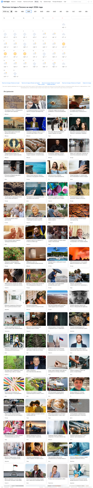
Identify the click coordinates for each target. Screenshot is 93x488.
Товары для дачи (51, 84)
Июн (48, 11)
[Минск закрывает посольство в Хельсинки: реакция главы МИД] (14, 474)
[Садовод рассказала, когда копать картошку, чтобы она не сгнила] (35, 344)
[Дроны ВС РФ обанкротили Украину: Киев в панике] (35, 322)
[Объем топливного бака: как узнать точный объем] (79, 366)
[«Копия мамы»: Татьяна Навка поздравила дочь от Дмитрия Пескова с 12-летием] (57, 322)
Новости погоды (87, 83)
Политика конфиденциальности (50, 487)
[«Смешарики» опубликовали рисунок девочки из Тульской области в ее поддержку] (79, 409)
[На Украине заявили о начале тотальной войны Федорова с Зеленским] (57, 149)
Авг (61, 11)
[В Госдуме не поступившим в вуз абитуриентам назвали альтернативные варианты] (35, 192)
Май (41, 11)
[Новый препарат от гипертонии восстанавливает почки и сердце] (79, 170)
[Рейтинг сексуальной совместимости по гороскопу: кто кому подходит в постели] (79, 279)
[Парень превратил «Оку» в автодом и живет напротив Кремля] (35, 431)
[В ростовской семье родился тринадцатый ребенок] (14, 235)
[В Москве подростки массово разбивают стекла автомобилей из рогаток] (57, 105)
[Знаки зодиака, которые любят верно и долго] (57, 214)
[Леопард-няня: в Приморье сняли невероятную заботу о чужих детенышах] (14, 366)
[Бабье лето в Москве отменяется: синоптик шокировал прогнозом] (79, 149)
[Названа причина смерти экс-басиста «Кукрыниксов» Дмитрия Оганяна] (79, 301)
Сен (67, 11)
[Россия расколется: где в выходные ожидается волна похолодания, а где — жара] (79, 192)
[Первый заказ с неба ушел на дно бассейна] (57, 257)
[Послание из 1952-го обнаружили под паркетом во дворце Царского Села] (14, 105)
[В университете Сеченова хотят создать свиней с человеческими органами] (35, 149)
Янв (16, 11)
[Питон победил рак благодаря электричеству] (79, 214)
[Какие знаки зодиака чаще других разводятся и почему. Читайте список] (57, 366)
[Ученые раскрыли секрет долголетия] (14, 214)
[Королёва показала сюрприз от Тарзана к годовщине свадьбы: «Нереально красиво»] (79, 127)
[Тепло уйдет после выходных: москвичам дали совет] (57, 279)
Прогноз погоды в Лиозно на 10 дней (71, 83)
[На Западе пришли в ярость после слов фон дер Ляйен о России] (35, 127)
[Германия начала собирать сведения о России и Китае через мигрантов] (57, 431)
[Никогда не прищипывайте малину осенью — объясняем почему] (14, 257)
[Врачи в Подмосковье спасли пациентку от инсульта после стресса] (14, 452)
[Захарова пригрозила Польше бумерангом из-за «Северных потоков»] (57, 344)
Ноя (80, 11)
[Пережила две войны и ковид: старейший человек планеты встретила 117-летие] (35, 214)
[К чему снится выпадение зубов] (57, 474)
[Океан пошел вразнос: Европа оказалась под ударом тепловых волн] (35, 170)
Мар (28, 11)
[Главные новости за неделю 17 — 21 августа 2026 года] (35, 235)
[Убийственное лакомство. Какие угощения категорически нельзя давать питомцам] (14, 279)
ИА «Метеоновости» (88, 487)
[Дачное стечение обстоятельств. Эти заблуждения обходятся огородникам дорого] (35, 279)
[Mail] (2, 1)
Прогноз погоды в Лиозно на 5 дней (31, 83)
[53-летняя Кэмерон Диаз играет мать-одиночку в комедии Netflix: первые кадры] (35, 474)
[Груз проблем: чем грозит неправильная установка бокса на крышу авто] (57, 452)
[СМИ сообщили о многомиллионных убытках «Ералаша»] (35, 366)
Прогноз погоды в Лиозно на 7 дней (51, 83)
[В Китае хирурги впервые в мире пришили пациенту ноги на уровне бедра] (79, 452)
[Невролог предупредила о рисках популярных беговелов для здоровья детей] (14, 344)
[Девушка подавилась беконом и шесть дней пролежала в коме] (14, 301)
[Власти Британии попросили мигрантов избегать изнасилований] (14, 127)
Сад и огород (41, 84)
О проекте (41, 487)
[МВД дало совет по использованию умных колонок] (35, 257)
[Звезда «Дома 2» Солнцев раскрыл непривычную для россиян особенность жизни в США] (79, 387)
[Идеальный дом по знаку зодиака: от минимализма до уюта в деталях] (14, 431)
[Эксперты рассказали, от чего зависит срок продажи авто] (79, 431)
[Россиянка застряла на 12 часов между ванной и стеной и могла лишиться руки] (79, 474)
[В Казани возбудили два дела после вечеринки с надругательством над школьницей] (14, 170)
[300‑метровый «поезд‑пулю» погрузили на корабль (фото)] (57, 387)
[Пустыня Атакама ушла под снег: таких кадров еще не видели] (57, 301)
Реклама (11, 487)
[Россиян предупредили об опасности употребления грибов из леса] (79, 322)
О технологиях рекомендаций (64, 487)
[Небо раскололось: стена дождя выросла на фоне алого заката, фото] (79, 257)
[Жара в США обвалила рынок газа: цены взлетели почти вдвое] (14, 409)
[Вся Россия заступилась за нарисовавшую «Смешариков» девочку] (14, 387)
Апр (35, 11)
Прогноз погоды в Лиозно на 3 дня (10, 83)
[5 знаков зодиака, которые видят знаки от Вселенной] (57, 235)
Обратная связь (74, 487)
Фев (22, 11)
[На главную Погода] (6, 1)
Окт (73, 11)
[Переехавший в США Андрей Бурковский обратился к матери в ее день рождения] (79, 344)
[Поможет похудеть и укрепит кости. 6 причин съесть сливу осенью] (57, 192)
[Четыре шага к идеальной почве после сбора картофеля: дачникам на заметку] (14, 192)
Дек (86, 11)
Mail (2, 487)
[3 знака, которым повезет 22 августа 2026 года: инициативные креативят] (14, 322)
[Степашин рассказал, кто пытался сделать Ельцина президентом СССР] (35, 105)
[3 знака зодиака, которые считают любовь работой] (35, 409)
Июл (54, 11)
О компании (6, 487)
